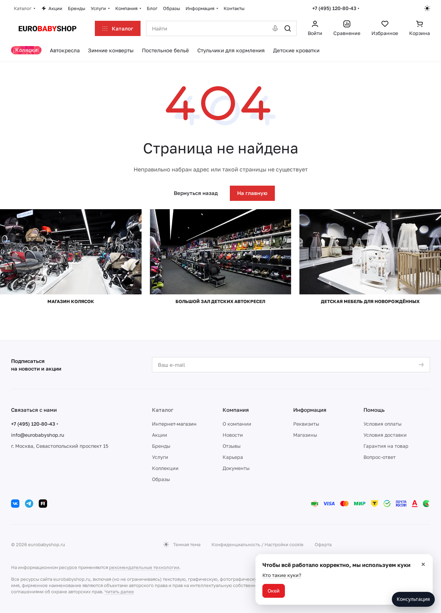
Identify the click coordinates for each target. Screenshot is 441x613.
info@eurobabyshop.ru (37, 435)
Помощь (374, 410)
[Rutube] (43, 503)
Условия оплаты (382, 424)
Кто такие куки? (281, 575)
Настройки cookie (284, 544)
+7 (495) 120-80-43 (334, 8)
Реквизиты (306, 424)
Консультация (413, 599)
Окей (274, 591)
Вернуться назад (196, 193)
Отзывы (232, 446)
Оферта (323, 544)
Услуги (160, 457)
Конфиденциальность (236, 544)
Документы (236, 468)
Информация (309, 410)
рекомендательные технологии (144, 567)
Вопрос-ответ (379, 457)
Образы (161, 479)
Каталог (162, 410)
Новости (233, 435)
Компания (236, 410)
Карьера (233, 457)
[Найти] (288, 28)
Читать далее (119, 591)
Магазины (305, 435)
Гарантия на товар (385, 446)
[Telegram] (29, 503)
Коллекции (165, 468)
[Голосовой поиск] (275, 28)
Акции (159, 435)
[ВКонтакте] (15, 503)
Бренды (161, 446)
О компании (237, 424)
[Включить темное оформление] (427, 8)
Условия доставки (385, 435)
